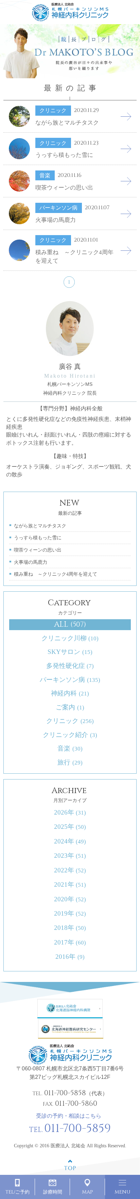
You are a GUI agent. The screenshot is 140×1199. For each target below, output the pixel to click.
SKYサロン (70, 651)
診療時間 (52, 1192)
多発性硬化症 (70, 665)
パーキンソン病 (70, 679)
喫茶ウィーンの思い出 (38, 550)
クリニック (69, 720)
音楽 (69, 748)
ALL (70, 624)
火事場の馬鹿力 (30, 562)
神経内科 (70, 693)
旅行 (69, 762)
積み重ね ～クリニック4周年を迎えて (55, 574)
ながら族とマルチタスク (40, 525)
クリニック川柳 (70, 638)
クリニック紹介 (70, 734)
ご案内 (70, 707)
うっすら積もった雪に (38, 537)
